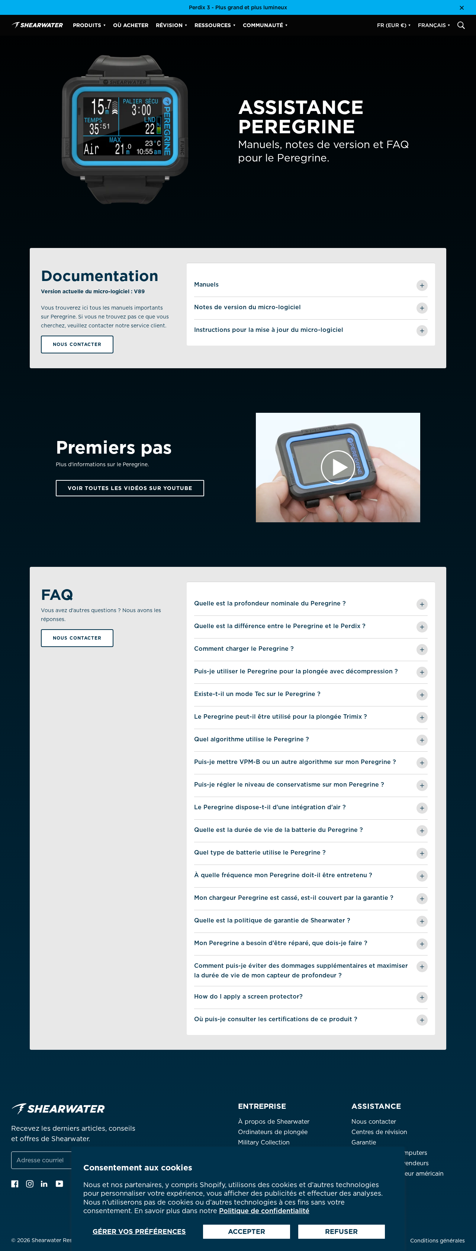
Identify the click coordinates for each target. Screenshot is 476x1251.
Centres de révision (379, 1132)
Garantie (363, 1142)
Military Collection (264, 1142)
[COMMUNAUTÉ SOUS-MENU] (286, 25)
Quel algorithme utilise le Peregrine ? (251, 739)
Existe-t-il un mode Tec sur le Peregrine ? (257, 694)
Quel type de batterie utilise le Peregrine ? (260, 852)
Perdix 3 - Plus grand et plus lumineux (238, 7)
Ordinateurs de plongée (273, 1132)
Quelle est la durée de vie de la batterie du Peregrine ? (278, 829)
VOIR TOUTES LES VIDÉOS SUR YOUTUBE (130, 488)
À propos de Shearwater (273, 1121)
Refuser (341, 1231)
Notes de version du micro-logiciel (247, 307)
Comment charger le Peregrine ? (244, 648)
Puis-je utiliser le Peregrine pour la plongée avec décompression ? (296, 671)
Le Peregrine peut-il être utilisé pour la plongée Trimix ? (280, 716)
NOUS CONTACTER (77, 638)
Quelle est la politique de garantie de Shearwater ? (272, 920)
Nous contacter (77, 344)
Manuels (206, 284)
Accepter (246, 1231)
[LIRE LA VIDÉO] (338, 467)
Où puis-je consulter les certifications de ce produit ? (275, 1019)
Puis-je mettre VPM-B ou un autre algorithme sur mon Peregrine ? (295, 761)
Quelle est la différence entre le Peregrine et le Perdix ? (280, 626)
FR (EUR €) (391, 25)
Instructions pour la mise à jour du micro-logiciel (268, 329)
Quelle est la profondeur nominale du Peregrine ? (270, 603)
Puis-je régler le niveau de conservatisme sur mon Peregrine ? (289, 784)
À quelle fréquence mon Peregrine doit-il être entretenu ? (283, 875)
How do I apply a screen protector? (248, 996)
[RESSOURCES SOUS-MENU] (234, 25)
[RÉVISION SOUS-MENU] (186, 25)
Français (432, 25)
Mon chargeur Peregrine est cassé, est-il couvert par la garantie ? (293, 897)
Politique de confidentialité (264, 1211)
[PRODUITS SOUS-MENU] (104, 25)
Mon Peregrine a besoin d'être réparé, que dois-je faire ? (280, 943)
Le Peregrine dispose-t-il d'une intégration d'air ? (270, 807)
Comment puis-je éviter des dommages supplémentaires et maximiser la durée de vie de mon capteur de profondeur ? (301, 970)
